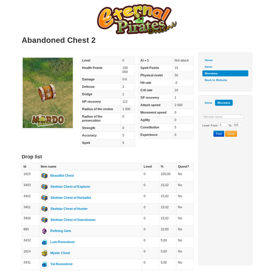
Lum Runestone (62, 242)
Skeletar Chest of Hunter (69, 208)
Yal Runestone (61, 264)
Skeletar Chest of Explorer (70, 186)
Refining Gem (60, 231)
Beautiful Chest (62, 175)
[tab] (208, 103)
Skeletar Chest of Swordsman (72, 220)
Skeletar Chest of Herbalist (70, 197)
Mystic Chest (60, 253)
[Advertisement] (225, 201)
